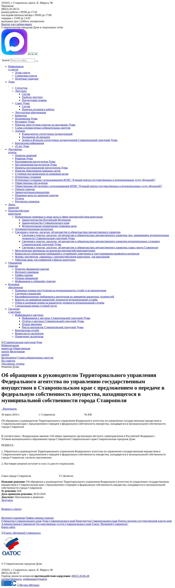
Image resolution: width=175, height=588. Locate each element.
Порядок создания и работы (38, 109)
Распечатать (9, 408)
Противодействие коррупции (18, 212)
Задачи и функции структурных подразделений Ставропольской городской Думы (69, 140)
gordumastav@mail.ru (35, 579)
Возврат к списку (11, 509)
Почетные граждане (26, 78)
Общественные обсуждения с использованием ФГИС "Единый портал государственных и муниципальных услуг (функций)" (88, 186)
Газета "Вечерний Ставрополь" (110, 524)
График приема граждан (39, 517)
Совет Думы (22, 103)
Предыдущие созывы (34, 100)
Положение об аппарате (36, 137)
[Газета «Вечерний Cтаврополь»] (21, 532)
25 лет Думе (22, 146)
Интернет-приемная (26, 272)
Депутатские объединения (30, 112)
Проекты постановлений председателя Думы (41, 167)
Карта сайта (8, 527)
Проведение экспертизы (29, 336)
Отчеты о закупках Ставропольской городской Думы (53, 321)
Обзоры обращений (26, 278)
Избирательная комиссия (10, 347)
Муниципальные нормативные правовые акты (49, 226)
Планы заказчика (32, 324)
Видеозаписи (9, 357)
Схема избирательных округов (35, 357)
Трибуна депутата (32, 97)
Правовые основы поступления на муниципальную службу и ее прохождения (60, 290)
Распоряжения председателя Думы (35, 161)
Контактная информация (29, 143)
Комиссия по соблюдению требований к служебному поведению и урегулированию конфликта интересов (77, 253)
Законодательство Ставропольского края (45, 222)
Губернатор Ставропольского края (21, 520)
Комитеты (21, 115)
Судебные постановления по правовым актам (41, 173)
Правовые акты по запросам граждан (36, 195)
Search (5, 60)
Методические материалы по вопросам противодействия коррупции (55, 250)
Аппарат (20, 130)
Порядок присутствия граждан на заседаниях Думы (45, 124)
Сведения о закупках (14, 310)
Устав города (22, 72)
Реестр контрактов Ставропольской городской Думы (52, 327)
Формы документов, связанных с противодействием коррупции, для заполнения (62, 256)
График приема (24, 275)
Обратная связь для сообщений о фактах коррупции (45, 259)
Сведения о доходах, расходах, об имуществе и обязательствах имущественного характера (67, 232)
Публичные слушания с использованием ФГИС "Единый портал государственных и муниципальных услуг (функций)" (85, 179)
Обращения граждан (15, 264)
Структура (21, 87)
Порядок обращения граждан (32, 268)
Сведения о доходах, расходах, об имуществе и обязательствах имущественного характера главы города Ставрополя (90, 247)
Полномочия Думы (26, 118)
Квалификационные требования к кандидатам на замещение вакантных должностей (64, 296)
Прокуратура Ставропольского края (96, 520)
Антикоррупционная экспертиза (34, 229)
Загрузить (7, 500)
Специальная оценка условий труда (36, 305)
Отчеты (19, 198)
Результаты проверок (27, 201)
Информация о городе (15, 68)
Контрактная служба (27, 330)
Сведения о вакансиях (28, 293)
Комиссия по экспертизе (29, 333)
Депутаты (20, 91)
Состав (26, 94)
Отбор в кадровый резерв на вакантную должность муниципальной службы (59, 302)
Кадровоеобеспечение (15, 286)
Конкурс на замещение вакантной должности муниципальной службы (56, 299)
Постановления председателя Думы (36, 164)
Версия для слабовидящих (16, 24)
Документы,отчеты (15, 151)
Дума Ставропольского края (58, 520)
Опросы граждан (25, 189)
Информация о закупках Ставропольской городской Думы (56, 318)
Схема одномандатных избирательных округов (42, 127)
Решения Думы (24, 158)
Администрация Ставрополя (18, 524)
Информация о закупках (29, 315)
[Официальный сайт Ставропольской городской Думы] (21, 342)
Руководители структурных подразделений (47, 133)
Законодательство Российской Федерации (46, 219)
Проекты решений (26, 155)
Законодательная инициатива (32, 192)
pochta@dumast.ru (11, 579)
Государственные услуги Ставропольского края (63, 524)
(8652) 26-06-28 (80, 576)
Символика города (26, 75)
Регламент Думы (25, 121)
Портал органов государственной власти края (145, 520)
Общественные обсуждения (31, 183)
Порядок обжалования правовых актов (37, 170)
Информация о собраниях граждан (35, 281)
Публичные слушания (28, 176)
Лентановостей (13, 206)
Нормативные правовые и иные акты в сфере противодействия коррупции (59, 216)
